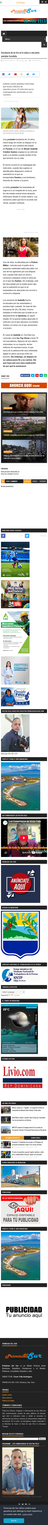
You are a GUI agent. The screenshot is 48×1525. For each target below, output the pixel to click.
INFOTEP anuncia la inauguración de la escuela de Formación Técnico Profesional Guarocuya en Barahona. (29, 1128)
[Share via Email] (15, 74)
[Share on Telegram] (27, 74)
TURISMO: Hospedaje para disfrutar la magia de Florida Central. (24, 435)
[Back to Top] (29, 1504)
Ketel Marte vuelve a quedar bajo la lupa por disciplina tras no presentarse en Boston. (28, 1118)
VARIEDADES (36, 60)
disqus (34, 481)
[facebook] (19, 1504)
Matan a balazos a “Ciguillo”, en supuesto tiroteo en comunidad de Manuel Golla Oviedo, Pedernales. (28, 1108)
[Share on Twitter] (9, 74)
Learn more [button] (27, 1514)
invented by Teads (31, 232)
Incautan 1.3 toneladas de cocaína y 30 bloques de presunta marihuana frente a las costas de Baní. (27, 1143)
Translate (17, 995)
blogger (27, 481)
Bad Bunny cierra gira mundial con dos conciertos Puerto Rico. (23, 412)
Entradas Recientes (12, 1138)
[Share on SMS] (34, 74)
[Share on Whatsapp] (21, 74)
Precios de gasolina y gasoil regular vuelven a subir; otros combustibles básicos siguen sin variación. (28, 1153)
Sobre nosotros (7, 1397)
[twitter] (45, 1)
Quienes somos (7, 1394)
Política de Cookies (8, 1400)
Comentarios (35, 1138)
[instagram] (42, 1)
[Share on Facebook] (4, 74)
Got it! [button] (13, 1521)
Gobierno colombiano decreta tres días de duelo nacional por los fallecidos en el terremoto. (24, 456)
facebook (43, 481)
